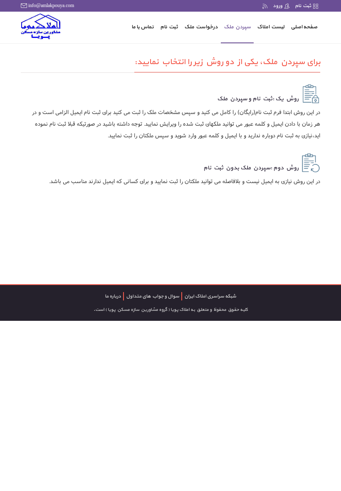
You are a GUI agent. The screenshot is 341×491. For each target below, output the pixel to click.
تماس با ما (142, 27)
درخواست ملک (200, 27)
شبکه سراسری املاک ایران (210, 296)
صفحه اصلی (302, 26)
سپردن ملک (237, 27)
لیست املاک (270, 27)
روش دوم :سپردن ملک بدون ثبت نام (251, 168)
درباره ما (113, 296)
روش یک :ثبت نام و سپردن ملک (258, 98)
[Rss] (264, 6)
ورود (277, 6)
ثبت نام (303, 6)
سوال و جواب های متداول (152, 296)
